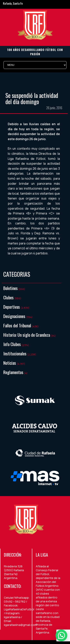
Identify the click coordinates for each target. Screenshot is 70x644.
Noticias (9, 363)
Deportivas (11, 307)
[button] (61, 635)
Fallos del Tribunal (17, 325)
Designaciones (14, 316)
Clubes (8, 297)
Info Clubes (12, 344)
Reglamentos (13, 372)
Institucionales (14, 353)
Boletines (10, 288)
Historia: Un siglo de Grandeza (26, 335)
